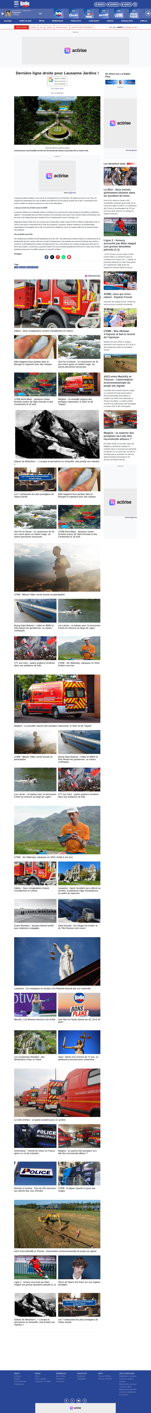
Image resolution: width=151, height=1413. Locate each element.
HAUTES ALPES (61, 27)
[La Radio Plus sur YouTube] (78, 1401)
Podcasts (76, 21)
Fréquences (19, 1384)
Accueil (8, 21)
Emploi (143, 21)
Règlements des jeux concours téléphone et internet (127, 1392)
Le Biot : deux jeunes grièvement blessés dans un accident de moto (119, 192)
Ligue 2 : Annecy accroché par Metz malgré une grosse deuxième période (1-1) (120, 245)
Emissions (60, 1379)
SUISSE (49, 27)
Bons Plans (25, 21)
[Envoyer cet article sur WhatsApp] (62, 258)
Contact (17, 1376)
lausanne (22, 267)
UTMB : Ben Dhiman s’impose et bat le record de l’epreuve (119, 334)
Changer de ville (131, 27)
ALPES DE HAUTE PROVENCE (82, 27)
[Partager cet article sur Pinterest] (57, 258)
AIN (41, 27)
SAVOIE (33, 27)
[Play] (3, 13)
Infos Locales (40, 1379)
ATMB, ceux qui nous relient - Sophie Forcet (118, 296)
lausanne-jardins (32, 267)
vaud (16, 267)
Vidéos (110, 21)
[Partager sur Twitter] (51, 258)
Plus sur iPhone (104, 1376)
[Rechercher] (135, 4)
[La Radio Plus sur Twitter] (72, 1401)
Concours (94, 21)
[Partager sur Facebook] (46, 258)
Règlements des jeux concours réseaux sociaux (127, 1378)
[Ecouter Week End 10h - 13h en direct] (120, 82)
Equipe (17, 1379)
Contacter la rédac (43, 1381)
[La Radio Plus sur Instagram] (85, 1401)
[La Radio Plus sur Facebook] (66, 1401)
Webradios (57, 21)
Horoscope (127, 21)
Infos (41, 21)
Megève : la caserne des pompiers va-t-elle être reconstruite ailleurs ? (119, 436)
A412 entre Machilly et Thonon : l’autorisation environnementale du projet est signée (118, 381)
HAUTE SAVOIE (21, 27)
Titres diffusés (20, 1381)
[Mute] (40, 13)
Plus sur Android (105, 1379)
